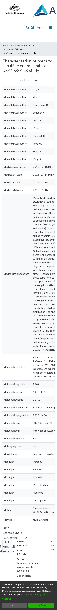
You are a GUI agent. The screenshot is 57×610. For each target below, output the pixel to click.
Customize (7, 598)
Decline (15, 605)
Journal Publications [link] (24, 45)
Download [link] (52, 545)
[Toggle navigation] (50, 28)
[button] (28, 28)
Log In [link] (39, 27)
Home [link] (6, 45)
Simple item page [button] (28, 80)
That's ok (41, 605)
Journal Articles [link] (14, 49)
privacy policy (41, 594)
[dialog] (28, 595)
